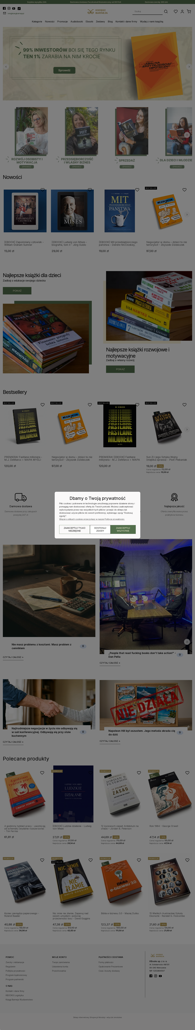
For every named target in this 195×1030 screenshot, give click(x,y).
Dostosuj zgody (100, 529)
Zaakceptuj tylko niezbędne (74, 529)
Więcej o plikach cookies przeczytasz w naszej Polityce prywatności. (92, 519)
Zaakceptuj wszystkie (123, 529)
